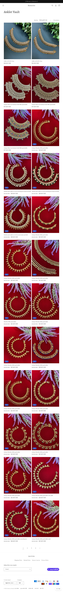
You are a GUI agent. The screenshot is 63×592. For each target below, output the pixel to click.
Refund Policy (27, 560)
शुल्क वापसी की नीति (23, 588)
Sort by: (36, 20)
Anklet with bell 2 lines (37, 61)
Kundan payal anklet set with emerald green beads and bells (17, 191)
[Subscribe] (29, 569)
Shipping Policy (18, 560)
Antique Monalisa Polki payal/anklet (40, 148)
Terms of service (36, 560)
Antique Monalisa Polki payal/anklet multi (41, 539)
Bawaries (9, 588)
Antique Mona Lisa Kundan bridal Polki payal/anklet (15, 104)
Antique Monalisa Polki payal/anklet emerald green (15, 539)
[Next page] (39, 548)
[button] (3, 5)
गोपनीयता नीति (31, 588)
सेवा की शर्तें (36, 588)
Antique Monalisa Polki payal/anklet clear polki (42, 495)
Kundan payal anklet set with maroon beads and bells (16, 234)
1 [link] (23, 548)
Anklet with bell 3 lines (9, 61)
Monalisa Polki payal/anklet (10, 321)
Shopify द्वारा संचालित (15, 588)
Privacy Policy (44, 560)
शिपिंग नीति (41, 588)
